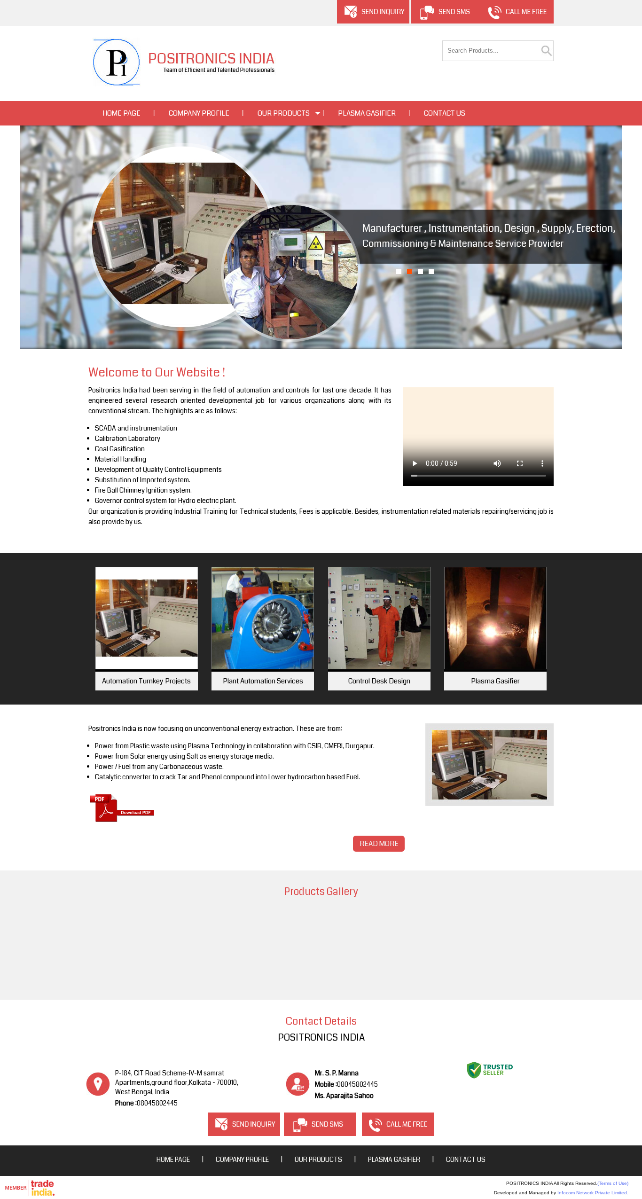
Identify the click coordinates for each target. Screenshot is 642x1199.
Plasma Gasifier (367, 113)
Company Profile (199, 113)
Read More (379, 844)
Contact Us (444, 113)
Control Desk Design (379, 681)
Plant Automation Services (263, 681)
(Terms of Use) (612, 1183)
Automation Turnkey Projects (146, 681)
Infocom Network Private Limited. (592, 1192)
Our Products (284, 113)
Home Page (121, 113)
